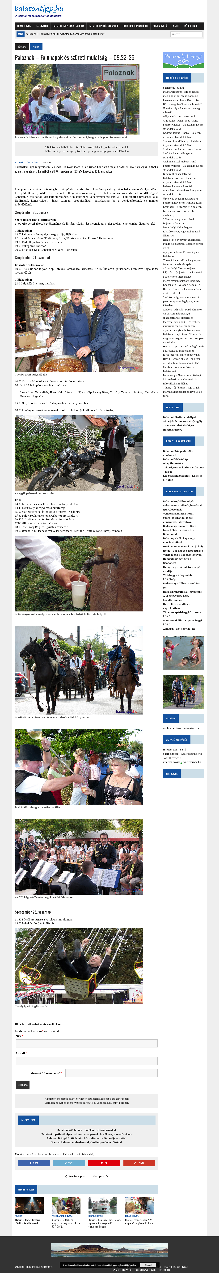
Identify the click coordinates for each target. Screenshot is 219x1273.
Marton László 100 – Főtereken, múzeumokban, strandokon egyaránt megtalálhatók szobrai (181, 326)
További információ (128, 1265)
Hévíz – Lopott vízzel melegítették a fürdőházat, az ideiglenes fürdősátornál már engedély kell (183, 350)
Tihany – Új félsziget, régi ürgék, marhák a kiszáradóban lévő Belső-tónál (183, 391)
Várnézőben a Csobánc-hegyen (182, 554)
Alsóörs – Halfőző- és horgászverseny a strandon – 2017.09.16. (66, 1223)
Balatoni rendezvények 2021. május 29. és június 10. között (140, 1221)
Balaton (42, 1154)
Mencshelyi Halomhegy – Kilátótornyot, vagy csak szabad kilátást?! (181, 231)
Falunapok (55, 1154)
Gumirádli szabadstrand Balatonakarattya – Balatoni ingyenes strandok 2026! (179, 178)
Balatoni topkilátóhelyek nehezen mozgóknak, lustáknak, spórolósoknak (86, 1134)
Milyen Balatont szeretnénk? (180, 116)
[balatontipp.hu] (45, 11)
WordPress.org (172, 758)
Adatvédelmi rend (191, 753)
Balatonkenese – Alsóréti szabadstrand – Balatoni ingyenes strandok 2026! (182, 190)
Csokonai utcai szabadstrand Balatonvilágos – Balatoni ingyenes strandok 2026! (183, 165)
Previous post (77, 1176)
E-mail (21, 1053)
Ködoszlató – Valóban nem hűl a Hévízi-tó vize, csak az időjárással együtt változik (182, 289)
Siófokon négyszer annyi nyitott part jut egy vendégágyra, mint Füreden (87, 151)
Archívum (169, 728)
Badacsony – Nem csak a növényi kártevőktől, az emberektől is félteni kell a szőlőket (182, 379)
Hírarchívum (24, 26)
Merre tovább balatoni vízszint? (181, 281)
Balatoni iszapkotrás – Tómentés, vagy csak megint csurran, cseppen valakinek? (183, 338)
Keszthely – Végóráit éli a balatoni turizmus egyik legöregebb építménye (182, 211)
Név (19, 1036)
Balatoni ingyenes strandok (68, 26)
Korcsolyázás (160, 26)
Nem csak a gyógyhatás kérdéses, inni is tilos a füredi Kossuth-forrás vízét (183, 244)
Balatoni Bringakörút (135, 26)
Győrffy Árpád (32, 162)
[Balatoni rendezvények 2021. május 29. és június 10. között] (139, 1211)
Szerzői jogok (170, 753)
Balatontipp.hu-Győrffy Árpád (30, 1266)
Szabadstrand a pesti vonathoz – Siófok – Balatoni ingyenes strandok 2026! (182, 153)
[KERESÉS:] (186, 34)
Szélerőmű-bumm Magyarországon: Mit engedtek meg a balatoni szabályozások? (181, 92)
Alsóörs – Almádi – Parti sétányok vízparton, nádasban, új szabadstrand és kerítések (182, 313)
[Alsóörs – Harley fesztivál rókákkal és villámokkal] (29, 1211)
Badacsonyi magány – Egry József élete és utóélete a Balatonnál (179, 530)
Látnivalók (42, 26)
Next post (99, 1176)
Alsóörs (31, 1154)
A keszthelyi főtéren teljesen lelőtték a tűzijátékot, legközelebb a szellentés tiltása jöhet (182, 272)
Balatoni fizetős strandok (103, 26)
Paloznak (68, 1154)
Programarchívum (62, 1216)
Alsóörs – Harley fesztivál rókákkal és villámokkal (28, 1221)
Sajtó (176, 26)
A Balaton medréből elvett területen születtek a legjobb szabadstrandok (87, 147)
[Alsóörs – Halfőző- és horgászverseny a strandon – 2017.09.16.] (66, 1211)
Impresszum (170, 749)
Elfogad (148, 1265)
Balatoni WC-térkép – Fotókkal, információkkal (86, 1130)
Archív (18, 1216)
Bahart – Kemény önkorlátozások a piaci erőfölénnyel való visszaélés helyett (104, 1223)
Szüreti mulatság (85, 1154)
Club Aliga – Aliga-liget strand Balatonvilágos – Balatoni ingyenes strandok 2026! (183, 125)
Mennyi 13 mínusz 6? (46, 1073)
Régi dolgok (191, 26)
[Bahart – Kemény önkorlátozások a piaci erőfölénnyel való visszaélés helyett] (102, 1211)
